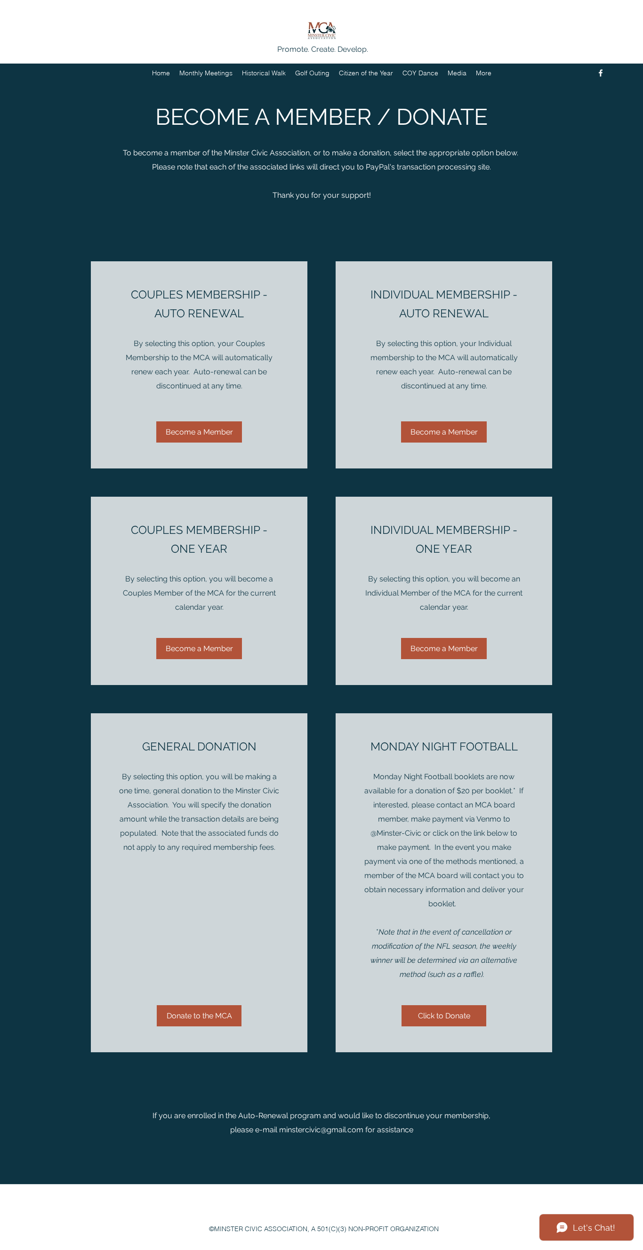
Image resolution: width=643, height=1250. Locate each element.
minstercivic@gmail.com (321, 1129)
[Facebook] (600, 73)
